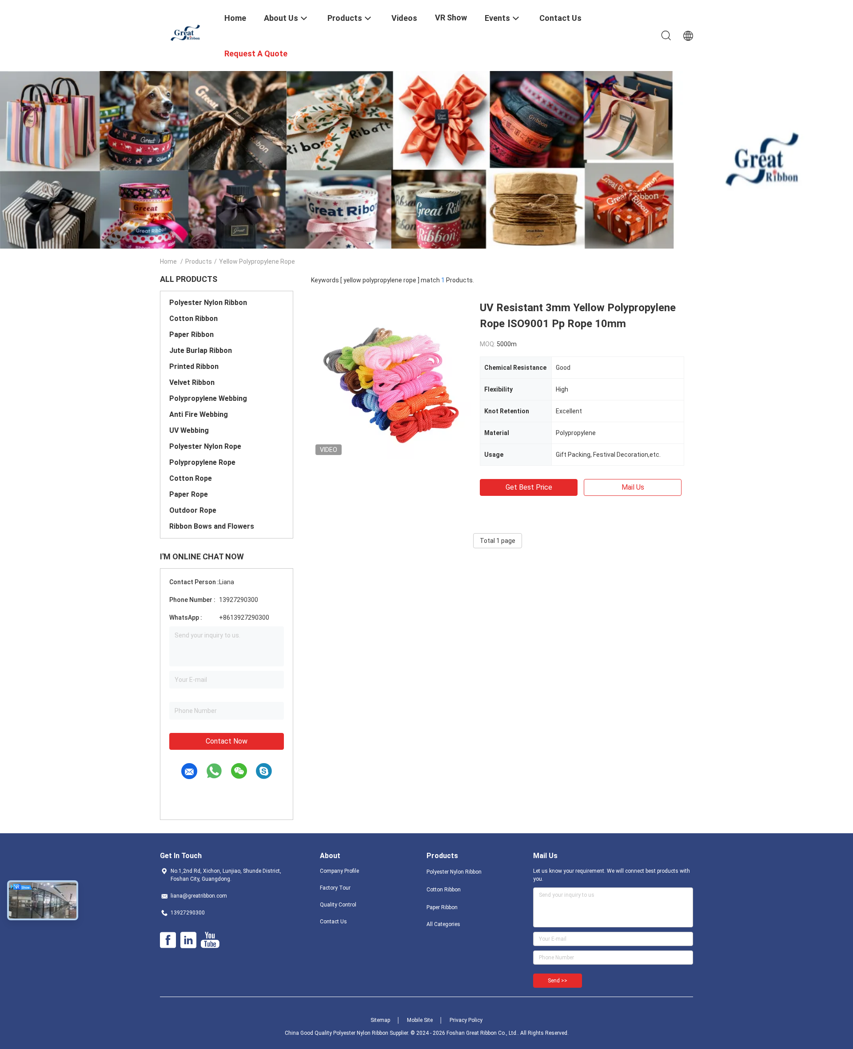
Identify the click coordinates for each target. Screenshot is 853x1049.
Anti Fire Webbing (198, 414)
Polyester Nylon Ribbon (208, 302)
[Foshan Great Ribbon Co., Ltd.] (186, 32)
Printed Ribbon (194, 366)
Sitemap (380, 1020)
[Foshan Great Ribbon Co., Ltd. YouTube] (210, 940)
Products (198, 261)
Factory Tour (335, 888)
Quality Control (338, 905)
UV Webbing (189, 430)
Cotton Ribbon (193, 318)
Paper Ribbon (191, 334)
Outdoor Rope (192, 510)
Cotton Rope (190, 478)
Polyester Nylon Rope (205, 446)
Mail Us (633, 487)
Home (168, 261)
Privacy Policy (466, 1020)
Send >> (557, 981)
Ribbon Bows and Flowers (211, 526)
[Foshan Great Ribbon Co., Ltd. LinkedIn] (188, 940)
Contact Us (333, 921)
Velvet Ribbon (192, 382)
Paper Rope (188, 494)
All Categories (443, 924)
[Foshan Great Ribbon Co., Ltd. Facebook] (168, 940)
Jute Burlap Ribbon (200, 350)
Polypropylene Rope (202, 462)
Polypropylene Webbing (208, 398)
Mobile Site (420, 1020)
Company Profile (339, 871)
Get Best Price (529, 487)
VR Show (451, 17)
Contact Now (226, 741)
